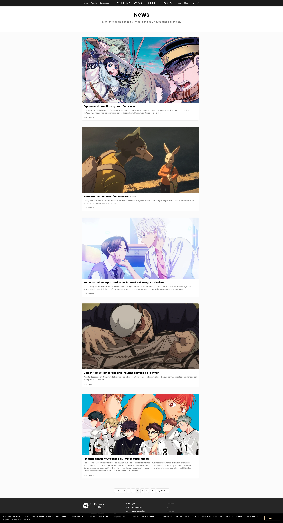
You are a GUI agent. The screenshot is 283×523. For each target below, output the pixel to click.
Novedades (104, 3)
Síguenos (170, 511)
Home (85, 3)
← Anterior (120, 490)
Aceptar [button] (272, 518)
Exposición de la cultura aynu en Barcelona (109, 106)
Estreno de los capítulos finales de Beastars (110, 196)
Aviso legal (130, 503)
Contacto (170, 503)
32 (153, 490)
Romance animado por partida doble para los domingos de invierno (124, 282)
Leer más (88, 117)
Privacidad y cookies (134, 507)
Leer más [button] (26, 519)
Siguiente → (163, 490)
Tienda (94, 3)
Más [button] (186, 3)
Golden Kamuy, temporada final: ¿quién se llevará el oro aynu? (121, 372)
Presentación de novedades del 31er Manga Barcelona (116, 458)
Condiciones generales (135, 511)
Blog (179, 3)
